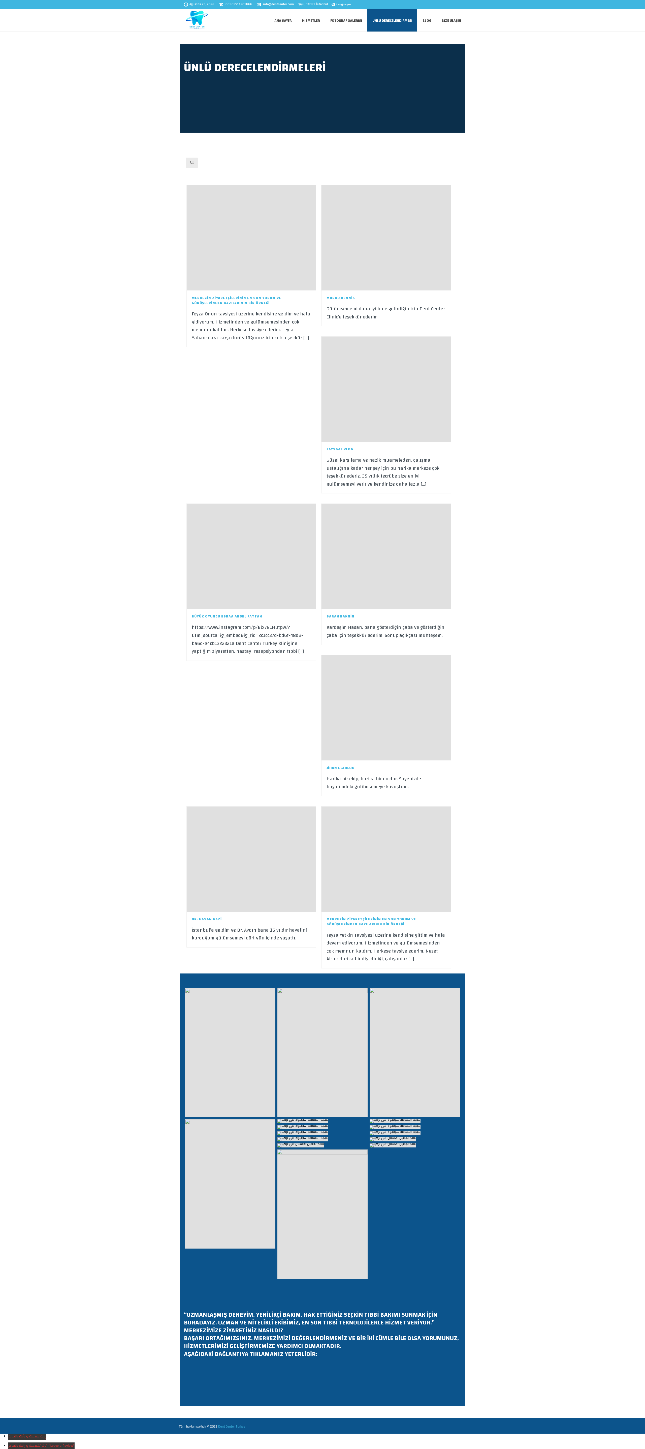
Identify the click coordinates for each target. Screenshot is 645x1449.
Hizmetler (311, 20)
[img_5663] (415, 1052)
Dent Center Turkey (231, 1427)
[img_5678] (230, 1183)
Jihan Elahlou (340, 768)
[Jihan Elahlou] (398, 707)
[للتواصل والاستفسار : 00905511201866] (322, 1121)
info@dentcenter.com (278, 4)
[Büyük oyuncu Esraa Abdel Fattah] (263, 556)
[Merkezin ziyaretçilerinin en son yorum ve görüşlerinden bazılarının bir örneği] (263, 238)
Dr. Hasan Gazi (207, 919)
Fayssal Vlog (340, 449)
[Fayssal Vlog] (398, 389)
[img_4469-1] (322, 1052)
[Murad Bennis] (398, 238)
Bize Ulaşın (451, 20)
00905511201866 (238, 4)
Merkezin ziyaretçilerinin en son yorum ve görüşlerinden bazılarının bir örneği (236, 300)
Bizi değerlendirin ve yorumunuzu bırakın (226, 1379)
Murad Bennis (341, 298)
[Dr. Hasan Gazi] (263, 859)
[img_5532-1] (230, 1052)
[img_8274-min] (322, 1214)
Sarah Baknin (340, 616)
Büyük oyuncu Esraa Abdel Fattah (227, 616)
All (192, 163)
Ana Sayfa (283, 20)
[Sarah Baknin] (398, 556)
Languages (343, 4)
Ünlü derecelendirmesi (392, 20)
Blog (427, 20)
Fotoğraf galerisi (346, 20)
